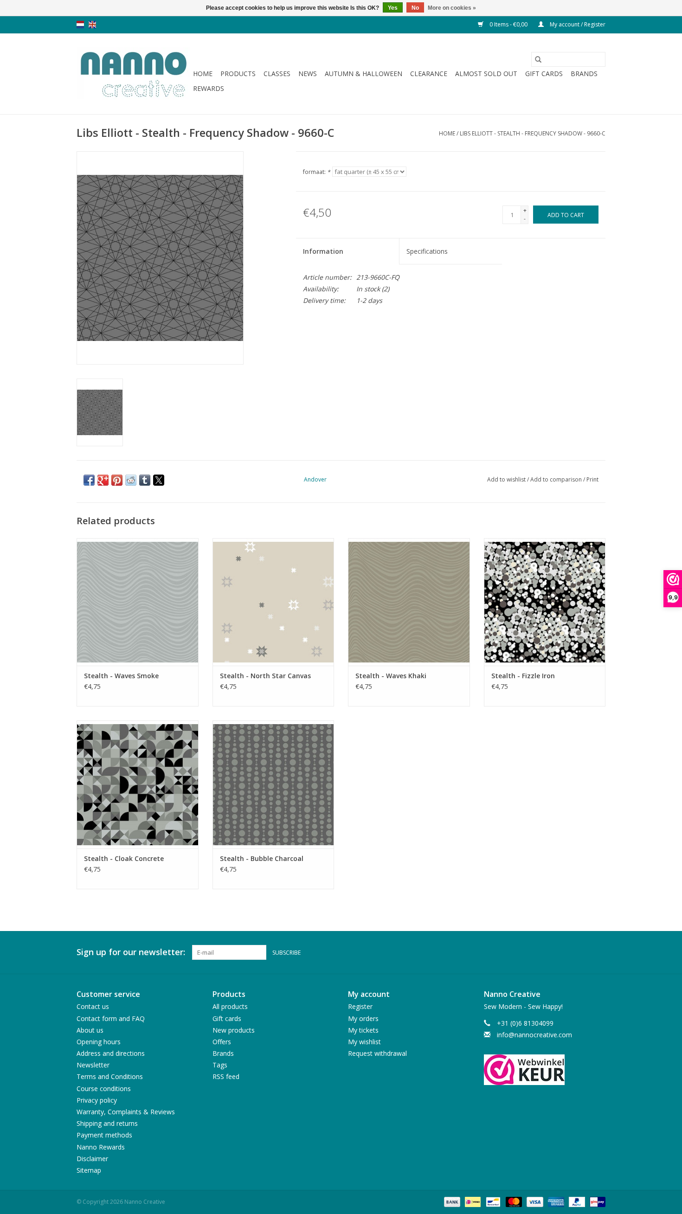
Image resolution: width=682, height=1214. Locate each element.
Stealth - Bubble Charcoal (261, 858)
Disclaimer (92, 1158)
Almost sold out (486, 73)
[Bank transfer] (451, 1201)
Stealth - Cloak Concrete (124, 858)
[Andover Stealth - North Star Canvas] (273, 602)
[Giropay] (595, 1201)
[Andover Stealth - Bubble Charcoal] (273, 784)
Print (592, 479)
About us (90, 1030)
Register (360, 1006)
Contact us (93, 1006)
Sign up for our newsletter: (131, 952)
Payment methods (104, 1134)
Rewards (208, 88)
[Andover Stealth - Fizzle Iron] (545, 602)
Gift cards (544, 73)
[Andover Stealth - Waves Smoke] (138, 602)
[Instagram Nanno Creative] (598, 952)
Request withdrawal (377, 1053)
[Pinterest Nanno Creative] (581, 952)
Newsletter (93, 1064)
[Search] (538, 59)
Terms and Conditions (110, 1076)
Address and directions (111, 1053)
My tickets (363, 1030)
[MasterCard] (512, 1201)
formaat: (316, 172)
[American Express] (555, 1201)
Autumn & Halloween (363, 73)
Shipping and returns (107, 1123)
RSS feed (225, 1076)
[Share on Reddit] (130, 480)
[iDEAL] (472, 1201)
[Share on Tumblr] (144, 480)
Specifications (427, 251)
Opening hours (99, 1041)
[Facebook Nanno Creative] (564, 952)
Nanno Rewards (101, 1147)
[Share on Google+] (103, 480)
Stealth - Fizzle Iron (523, 675)
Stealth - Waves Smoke (121, 675)
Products (238, 73)
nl (80, 24)
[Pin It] (116, 480)
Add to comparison (556, 479)
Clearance (428, 73)
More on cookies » (452, 8)
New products (233, 1030)
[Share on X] (158, 480)
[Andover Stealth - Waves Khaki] (409, 602)
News (307, 73)
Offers (221, 1041)
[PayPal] (576, 1201)
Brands (584, 73)
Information (323, 251)
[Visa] (533, 1201)
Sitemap (89, 1170)
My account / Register (576, 24)
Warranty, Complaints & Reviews (126, 1111)
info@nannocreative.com (534, 1034)
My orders (363, 1018)
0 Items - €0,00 (508, 24)
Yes (393, 8)
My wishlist (364, 1041)
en (92, 24)
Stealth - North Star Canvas (265, 675)
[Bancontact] (492, 1201)
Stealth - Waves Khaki (390, 675)
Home (202, 73)
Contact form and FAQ (111, 1018)
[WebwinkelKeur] (545, 1069)
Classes (277, 73)
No (415, 8)
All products (230, 1006)
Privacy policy (97, 1100)
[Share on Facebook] (89, 480)
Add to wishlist (507, 479)
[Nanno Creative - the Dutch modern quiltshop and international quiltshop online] (133, 73)
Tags (219, 1064)
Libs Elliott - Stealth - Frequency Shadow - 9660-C (532, 133)
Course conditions (104, 1088)
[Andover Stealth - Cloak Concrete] (138, 784)
